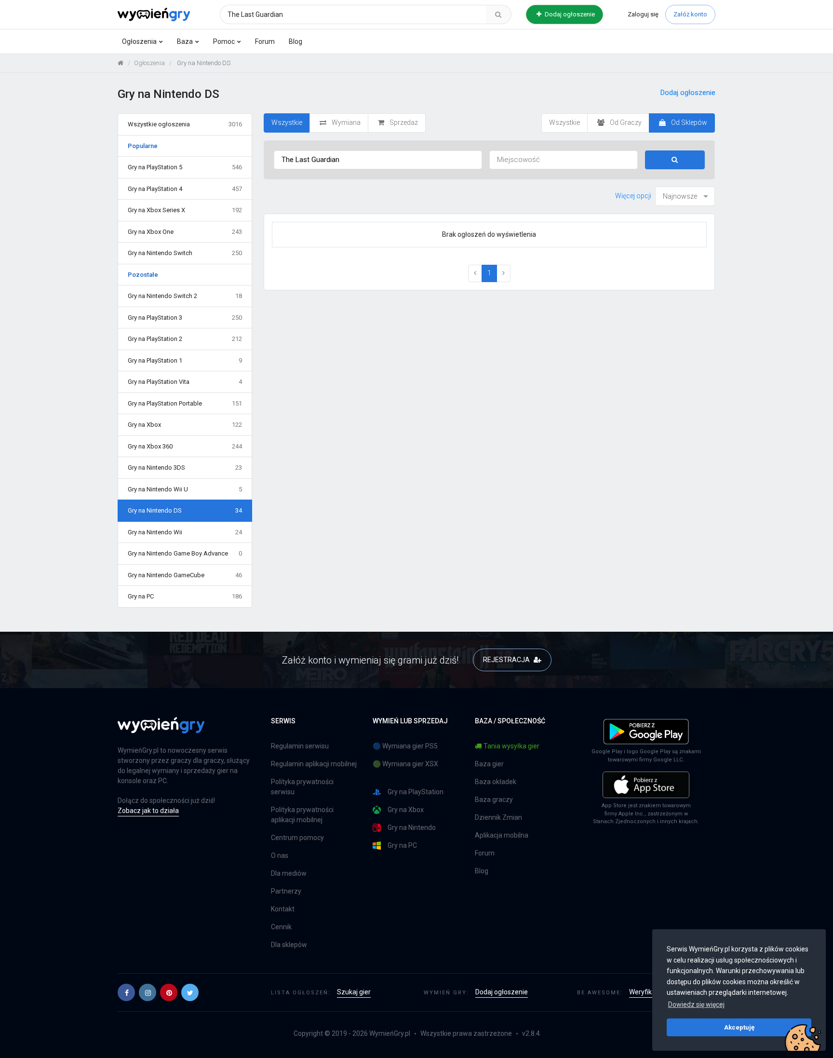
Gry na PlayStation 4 (185, 188)
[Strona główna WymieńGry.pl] (120, 63)
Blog (295, 41)
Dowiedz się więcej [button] (696, 1004)
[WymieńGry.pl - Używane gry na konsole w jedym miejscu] (161, 730)
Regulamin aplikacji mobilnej (314, 764)
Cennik (281, 927)
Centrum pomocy (297, 837)
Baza (185, 41)
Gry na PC (185, 596)
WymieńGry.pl (389, 1033)
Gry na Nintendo (412, 827)
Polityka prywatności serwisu (302, 787)
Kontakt (283, 909)
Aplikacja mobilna (501, 835)
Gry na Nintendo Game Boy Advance (185, 553)
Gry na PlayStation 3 (185, 317)
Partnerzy (286, 891)
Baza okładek (495, 782)
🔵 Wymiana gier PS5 (405, 746)
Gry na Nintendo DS (185, 510)
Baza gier (489, 764)
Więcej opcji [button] (633, 196)
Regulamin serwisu (300, 746)
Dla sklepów (289, 945)
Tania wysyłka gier (511, 746)
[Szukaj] (498, 14)
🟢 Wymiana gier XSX (405, 764)
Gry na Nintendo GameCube (185, 575)
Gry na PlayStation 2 (185, 338)
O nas (279, 855)
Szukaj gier (354, 992)
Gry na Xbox (185, 424)
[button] (126, 992)
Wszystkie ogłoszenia (185, 124)
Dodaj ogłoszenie (569, 14)
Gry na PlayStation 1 (185, 360)
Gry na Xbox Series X (185, 210)
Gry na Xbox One (185, 231)
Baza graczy (494, 799)
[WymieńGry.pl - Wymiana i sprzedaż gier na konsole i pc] (154, 13)
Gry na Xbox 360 (185, 446)
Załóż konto (690, 14)
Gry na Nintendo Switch (185, 253)
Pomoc (224, 41)
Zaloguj (643, 14)
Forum (265, 41)
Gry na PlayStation (415, 792)
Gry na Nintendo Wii (185, 532)
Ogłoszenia (139, 41)
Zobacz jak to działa (148, 810)
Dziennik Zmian (498, 817)
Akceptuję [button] (739, 1027)
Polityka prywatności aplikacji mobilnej (302, 815)
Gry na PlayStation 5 (185, 167)
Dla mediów (289, 873)
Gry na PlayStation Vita (185, 381)
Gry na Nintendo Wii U (185, 489)
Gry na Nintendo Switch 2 (185, 295)
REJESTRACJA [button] (507, 660)
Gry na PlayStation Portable (185, 403)
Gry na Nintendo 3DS (185, 467)
